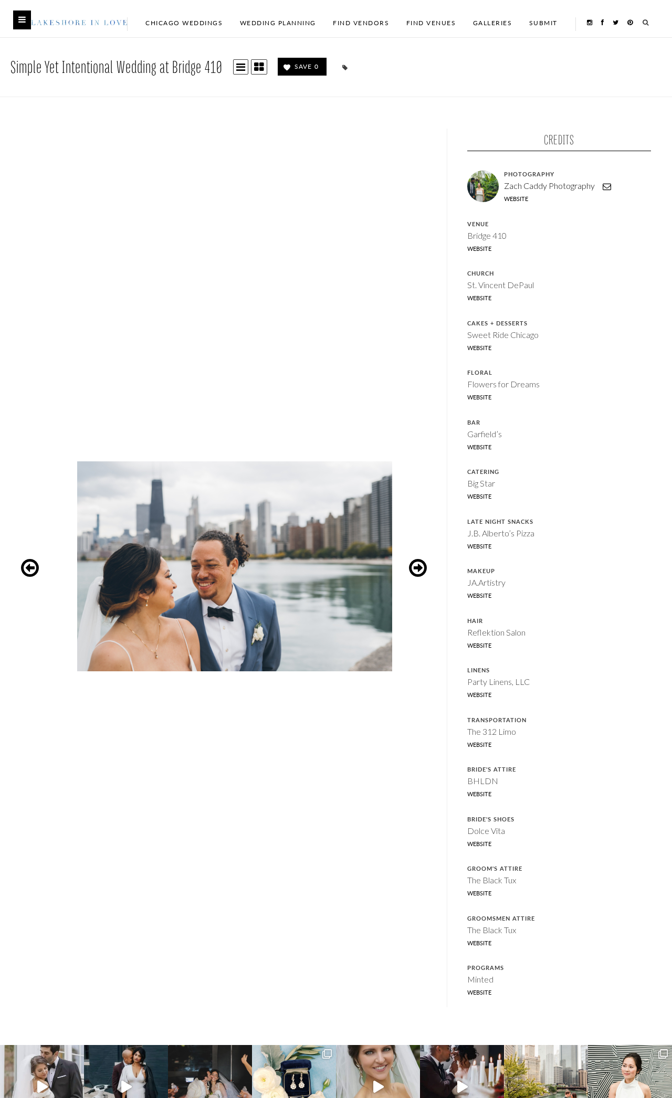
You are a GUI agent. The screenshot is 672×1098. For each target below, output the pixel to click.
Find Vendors (361, 22)
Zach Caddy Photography (549, 186)
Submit (543, 22)
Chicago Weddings (184, 22)
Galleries (492, 22)
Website (516, 199)
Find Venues (431, 22)
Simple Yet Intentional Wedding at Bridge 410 (116, 66)
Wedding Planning (278, 22)
